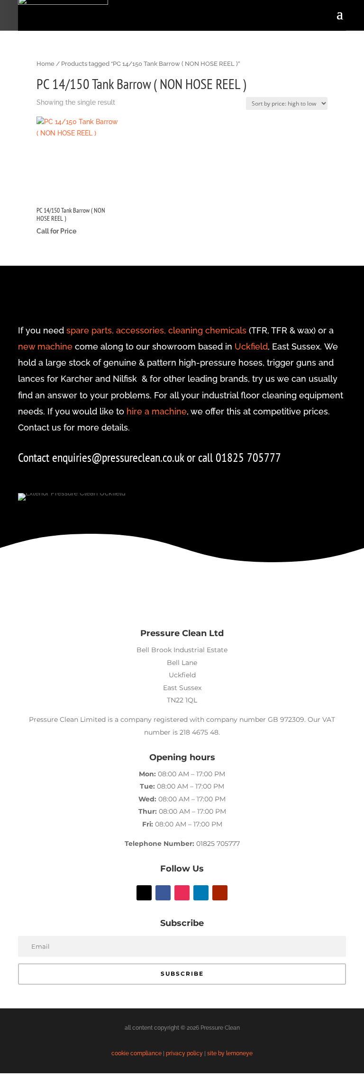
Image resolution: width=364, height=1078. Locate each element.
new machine (45, 346)
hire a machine (157, 411)
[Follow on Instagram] (182, 892)
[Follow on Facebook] (163, 892)
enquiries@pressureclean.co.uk (119, 457)
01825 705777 (218, 843)
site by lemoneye (230, 1053)
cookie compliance (136, 1053)
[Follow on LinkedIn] (201, 892)
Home (45, 63)
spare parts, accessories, (116, 330)
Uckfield (251, 346)
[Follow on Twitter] (144, 892)
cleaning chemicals (207, 330)
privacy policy (184, 1053)
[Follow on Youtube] (220, 892)
